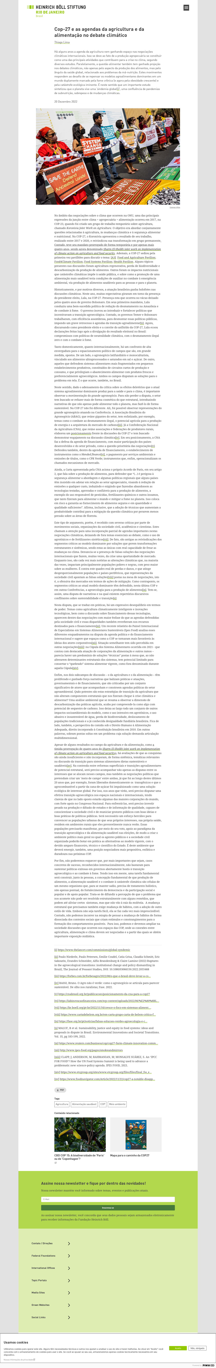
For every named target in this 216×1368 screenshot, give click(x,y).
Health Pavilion (123, 261)
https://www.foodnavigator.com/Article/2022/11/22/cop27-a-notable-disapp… (107, 1079)
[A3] (113, 257)
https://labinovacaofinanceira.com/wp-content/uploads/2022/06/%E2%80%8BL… (109, 1001)
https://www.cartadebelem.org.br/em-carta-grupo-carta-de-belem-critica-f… (108, 1014)
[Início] (56, 9)
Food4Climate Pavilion (68, 261)
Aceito (178, 1348)
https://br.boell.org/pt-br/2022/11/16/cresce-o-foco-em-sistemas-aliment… (105, 1007)
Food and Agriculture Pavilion (136, 257)
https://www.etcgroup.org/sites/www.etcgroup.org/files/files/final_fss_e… (106, 1072)
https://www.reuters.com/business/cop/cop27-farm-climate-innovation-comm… (108, 1043)
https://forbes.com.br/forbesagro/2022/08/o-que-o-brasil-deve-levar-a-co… (105, 976)
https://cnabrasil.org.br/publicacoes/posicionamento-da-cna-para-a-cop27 (104, 994)
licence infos (175, 207)
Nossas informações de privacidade (18, 1360)
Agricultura (62, 1104)
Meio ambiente (117, 1104)
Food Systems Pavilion (98, 261)
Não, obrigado (197, 1348)
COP (102, 1104)
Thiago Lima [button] (62, 42)
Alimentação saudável (84, 1104)
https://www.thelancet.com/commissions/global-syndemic (94, 950)
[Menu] (186, 8)
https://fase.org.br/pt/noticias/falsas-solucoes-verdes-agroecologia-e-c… (103, 1021)
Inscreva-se (108, 1207)
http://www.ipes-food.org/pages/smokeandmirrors (91, 1050)
